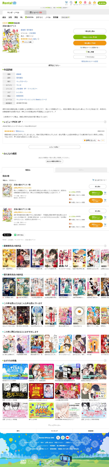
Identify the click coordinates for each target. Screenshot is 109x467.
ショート (37, 12)
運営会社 (76, 449)
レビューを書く (28, 42)
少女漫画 (32, 33)
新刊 (18, 431)
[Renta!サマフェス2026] (14, 3)
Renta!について (28, 442)
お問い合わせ (49, 442)
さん (20, 131)
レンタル (19, 92)
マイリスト (91, 57)
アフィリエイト (43, 446)
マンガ (18, 85)
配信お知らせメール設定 (90, 61)
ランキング (54, 431)
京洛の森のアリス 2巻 (22, 209)
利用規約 (52, 446)
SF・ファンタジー (30, 88)
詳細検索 (90, 431)
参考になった (91, 140)
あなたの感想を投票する (54, 161)
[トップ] (7, 3)
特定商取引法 (34, 449)
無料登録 (103, 3)
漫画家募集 (53, 449)
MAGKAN (19, 96)
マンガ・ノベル (13, 12)
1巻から (5, 180)
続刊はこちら (54, 65)
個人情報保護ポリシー (63, 446)
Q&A (42, 442)
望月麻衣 (30, 30)
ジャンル (65, 17)
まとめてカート (100, 180)
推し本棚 (91, 52)
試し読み (97, 186)
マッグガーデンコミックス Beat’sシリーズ (31, 99)
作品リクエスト (59, 442)
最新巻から (12, 180)
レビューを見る (53, 147)
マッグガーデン (22, 81)
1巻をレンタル (90, 37)
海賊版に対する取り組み (65, 449)
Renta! (4, 240)
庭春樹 (23, 30)
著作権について (43, 449)
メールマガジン (80, 442)
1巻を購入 (89, 43)
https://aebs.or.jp (32, 463)
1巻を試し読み (90, 31)
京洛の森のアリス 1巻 (22, 184)
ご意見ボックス (69, 442)
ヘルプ (37, 442)
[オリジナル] (29, 17)
